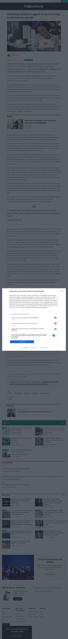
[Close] (62, 291)
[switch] (54, 318)
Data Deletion (24, 347)
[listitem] (34, 314)
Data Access (34, 347)
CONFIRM (22, 341)
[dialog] (34, 319)
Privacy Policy (43, 347)
